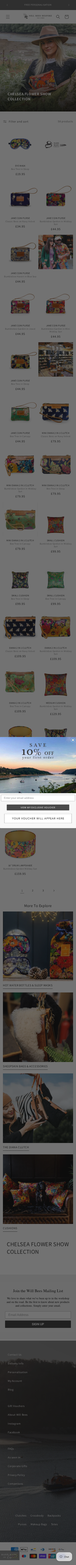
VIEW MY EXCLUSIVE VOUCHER (38, 807)
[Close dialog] (73, 740)
